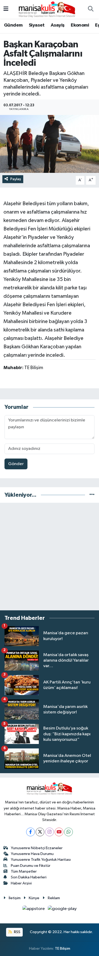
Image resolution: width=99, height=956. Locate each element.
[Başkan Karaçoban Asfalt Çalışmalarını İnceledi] (49, 144)
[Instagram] (49, 832)
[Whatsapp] (68, 832)
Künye (34, 898)
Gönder (16, 464)
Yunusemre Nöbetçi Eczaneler (37, 848)
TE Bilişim (62, 948)
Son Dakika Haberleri (28, 877)
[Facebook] (30, 832)
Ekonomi (80, 25)
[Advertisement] (49, 556)
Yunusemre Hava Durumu (32, 854)
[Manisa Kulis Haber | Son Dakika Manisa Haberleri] (47, 9)
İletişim (15, 898)
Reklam (54, 898)
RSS (16, 932)
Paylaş (15, 179)
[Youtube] (59, 832)
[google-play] (62, 910)
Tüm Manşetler (24, 871)
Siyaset (37, 25)
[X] (40, 832)
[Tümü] (92, 495)
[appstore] (34, 910)
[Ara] (91, 9)
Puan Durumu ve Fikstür (30, 866)
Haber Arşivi (21, 883)
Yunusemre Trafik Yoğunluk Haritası (41, 860)
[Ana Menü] (5, 9)
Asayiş (57, 25)
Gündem (13, 25)
